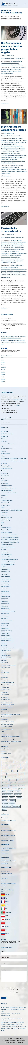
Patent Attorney (5, 850)
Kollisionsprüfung (5, 576)
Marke (3, 776)
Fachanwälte (23, 142)
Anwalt (12, 242)
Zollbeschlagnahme (6, 753)
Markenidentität (5, 603)
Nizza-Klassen (12, 163)
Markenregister (13, 159)
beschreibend (4, 473)
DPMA (9, 267)
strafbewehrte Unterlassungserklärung (10, 714)
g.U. (2, 525)
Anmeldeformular (11, 140)
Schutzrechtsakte (15, 272)
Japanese (7, 919)
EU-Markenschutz (5, 505)
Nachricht (3, 970)
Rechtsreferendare (6, 689)
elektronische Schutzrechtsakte (9, 493)
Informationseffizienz (6, 554)
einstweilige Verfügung (7, 490)
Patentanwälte (19, 260)
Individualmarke (5, 167)
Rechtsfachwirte (5, 687)
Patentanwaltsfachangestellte (8, 665)
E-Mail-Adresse (5, 957)
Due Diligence (4, 142)
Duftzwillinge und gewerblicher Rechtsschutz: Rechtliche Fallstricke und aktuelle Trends (12, 1023)
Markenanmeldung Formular (8, 835)
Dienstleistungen (5, 767)
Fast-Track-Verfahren (6, 517)
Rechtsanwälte (5, 262)
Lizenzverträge (5, 584)
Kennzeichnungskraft (12, 773)
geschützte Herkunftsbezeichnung (10, 63)
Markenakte (10, 271)
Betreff (3, 963)
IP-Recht (3, 880)
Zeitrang (3, 751)
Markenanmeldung (14, 155)
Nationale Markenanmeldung (8, 648)
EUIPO (2, 507)
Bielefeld (3, 362)
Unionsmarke (12, 262)
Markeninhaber (12, 169)
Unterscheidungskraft (6, 726)
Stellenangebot (5, 711)
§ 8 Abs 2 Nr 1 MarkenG (17, 138)
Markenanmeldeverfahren (20, 271)
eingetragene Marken (14, 142)
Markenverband (5, 633)
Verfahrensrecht (5, 734)
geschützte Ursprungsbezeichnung (10, 251)
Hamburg (3, 372)
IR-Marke (18, 151)
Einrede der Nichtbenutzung (8, 488)
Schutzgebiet (4, 697)
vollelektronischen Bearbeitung (18, 274)
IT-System (3, 271)
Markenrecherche (21, 169)
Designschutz (4, 817)
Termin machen (6, 328)
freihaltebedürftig (5, 520)
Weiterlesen (4, 104)
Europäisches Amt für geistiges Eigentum (11, 510)
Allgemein (3, 140)
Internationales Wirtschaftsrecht (9, 876)
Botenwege (4, 267)
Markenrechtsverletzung (7, 620)
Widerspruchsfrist (16, 806)
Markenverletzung (17, 161)
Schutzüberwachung (6, 702)
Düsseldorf (3, 367)
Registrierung (18, 791)
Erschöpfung (4, 495)
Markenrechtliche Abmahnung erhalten (13, 128)
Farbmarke (4, 144)
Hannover (3, 374)
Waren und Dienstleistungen (8, 739)
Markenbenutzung (5, 257)
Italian (6, 908)
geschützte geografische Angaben (10, 537)
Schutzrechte (4, 797)
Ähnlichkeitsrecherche (6, 448)
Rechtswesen (4, 692)
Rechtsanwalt (4, 677)
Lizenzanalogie (5, 155)
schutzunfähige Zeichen (7, 707)
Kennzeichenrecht (5, 64)
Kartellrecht (4, 885)
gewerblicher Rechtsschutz (8, 547)
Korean (7, 926)
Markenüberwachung (6, 161)
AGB (18, 405)
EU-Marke (13, 244)
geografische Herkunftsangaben (9, 534)
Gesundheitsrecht (5, 871)
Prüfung (3, 791)
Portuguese (8, 912)
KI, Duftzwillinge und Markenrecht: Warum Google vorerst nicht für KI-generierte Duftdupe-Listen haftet (13, 337)
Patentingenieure (5, 667)
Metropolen (4, 643)
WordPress (20, 1042)
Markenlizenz (20, 258)
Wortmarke (4, 809)
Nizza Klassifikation (6, 650)
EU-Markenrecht (5, 502)
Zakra (13, 1042)
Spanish (7, 905)
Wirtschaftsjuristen (5, 748)
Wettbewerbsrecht (5, 743)
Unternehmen (12, 800)
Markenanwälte (5, 591)
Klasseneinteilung (14, 253)
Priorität (3, 670)
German (7, 894)
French (7, 901)
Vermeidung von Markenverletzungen (10, 736)
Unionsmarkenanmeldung (7, 721)
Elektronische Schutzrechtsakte (11, 229)
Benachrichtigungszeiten (17, 265)
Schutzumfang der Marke (7, 704)
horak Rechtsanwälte (8, 55)
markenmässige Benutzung (18, 157)
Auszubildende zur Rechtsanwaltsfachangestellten (13, 461)
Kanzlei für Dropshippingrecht (8, 820)
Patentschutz (4, 863)
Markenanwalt (22, 155)
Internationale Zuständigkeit (8, 151)
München (3, 379)
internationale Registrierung (8, 561)
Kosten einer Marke (15, 153)
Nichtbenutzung (22, 788)
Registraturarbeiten (6, 272)
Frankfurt (3, 369)
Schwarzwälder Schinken (14, 71)
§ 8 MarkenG (4, 436)
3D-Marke (13, 240)
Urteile (2, 731)
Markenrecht (4, 71)
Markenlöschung (5, 608)
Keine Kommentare (5, 175)
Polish (6, 915)
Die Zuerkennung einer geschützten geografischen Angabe (11, 47)
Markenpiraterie (5, 159)
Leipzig (2, 377)
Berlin (2, 360)
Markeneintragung (5, 157)
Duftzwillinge (4, 483)
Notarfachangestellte (6, 657)
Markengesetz (12, 258)
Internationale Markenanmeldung (9, 559)
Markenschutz (11, 171)
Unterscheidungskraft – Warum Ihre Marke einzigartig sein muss (13, 343)
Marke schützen (5, 833)
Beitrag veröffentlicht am (12, 58)
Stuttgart (3, 381)
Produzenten (4, 675)
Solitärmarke (4, 709)
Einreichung (17, 767)
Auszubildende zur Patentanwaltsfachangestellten (13, 458)
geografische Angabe (16, 61)
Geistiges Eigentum (12, 144)
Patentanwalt (4, 853)
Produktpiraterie (5, 672)
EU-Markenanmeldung (6, 500)
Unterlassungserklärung (7, 724)
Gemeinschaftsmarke (6, 146)
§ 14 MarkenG (4, 431)
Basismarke (4, 463)
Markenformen (4, 169)
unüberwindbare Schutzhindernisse (8, 803)
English (7, 898)
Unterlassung (4, 800)
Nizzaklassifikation (6, 655)
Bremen (2, 364)
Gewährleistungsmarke (19, 149)
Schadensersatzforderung (7, 794)
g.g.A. (2, 522)
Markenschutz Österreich (7, 840)
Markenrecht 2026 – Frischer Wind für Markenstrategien (13, 340)
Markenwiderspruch (6, 640)
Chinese (7, 930)
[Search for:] (14, 423)
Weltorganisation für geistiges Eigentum (11, 741)
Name (2, 951)
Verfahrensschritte (5, 274)
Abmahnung (4, 441)
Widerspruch (4, 746)
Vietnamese (8, 922)
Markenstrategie (5, 628)
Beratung (16, 242)
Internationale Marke (6, 556)
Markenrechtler (5, 837)
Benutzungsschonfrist (21, 140)
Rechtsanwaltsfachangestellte (8, 684)
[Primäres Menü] (25, 4)
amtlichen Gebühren (19, 399)
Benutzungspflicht (5, 465)
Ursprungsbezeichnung (16, 64)
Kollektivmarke (22, 253)
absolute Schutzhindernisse (8, 443)
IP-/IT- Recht (4, 878)
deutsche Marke (5, 475)
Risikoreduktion (5, 694)
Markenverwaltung (6, 638)
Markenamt (9, 776)
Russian (7, 933)
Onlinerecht (4, 660)
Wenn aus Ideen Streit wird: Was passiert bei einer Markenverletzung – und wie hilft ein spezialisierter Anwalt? (13, 1028)
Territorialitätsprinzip (6, 716)
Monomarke (4, 645)
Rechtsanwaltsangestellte (7, 682)
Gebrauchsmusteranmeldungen (18, 269)
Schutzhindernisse (5, 699)
